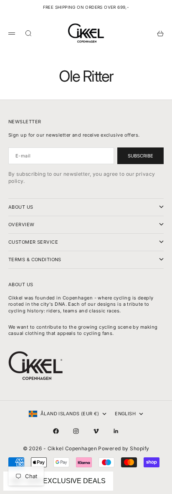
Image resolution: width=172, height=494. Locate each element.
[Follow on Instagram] (76, 431)
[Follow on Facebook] (56, 431)
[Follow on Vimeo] (96, 431)
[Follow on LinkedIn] (116, 431)
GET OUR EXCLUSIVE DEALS (58, 480)
